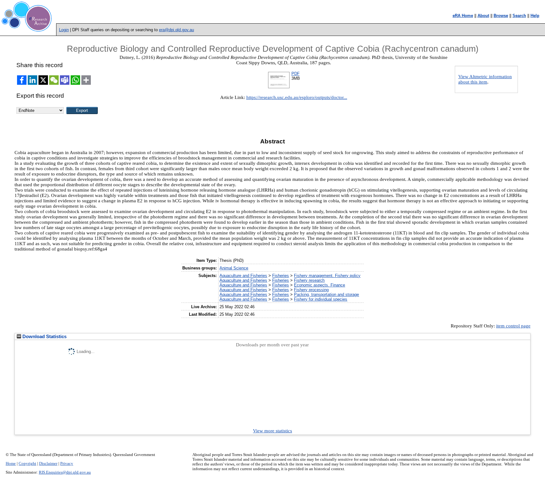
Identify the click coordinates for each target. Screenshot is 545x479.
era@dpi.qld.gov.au (176, 29)
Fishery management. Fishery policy (327, 275)
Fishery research (309, 280)
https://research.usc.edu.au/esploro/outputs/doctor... (296, 97)
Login (64, 29)
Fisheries (280, 275)
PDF (295, 73)
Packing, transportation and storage (326, 294)
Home (11, 463)
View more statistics (272, 430)
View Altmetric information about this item (485, 79)
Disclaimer (48, 463)
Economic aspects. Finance (319, 285)
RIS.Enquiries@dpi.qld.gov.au (65, 472)
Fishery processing (311, 289)
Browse (501, 15)
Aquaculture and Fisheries (243, 275)
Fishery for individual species (320, 299)
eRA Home (463, 15)
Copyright (27, 463)
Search (519, 15)
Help (534, 15)
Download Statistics (44, 336)
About (483, 15)
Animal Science (234, 268)
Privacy (66, 463)
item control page (513, 325)
